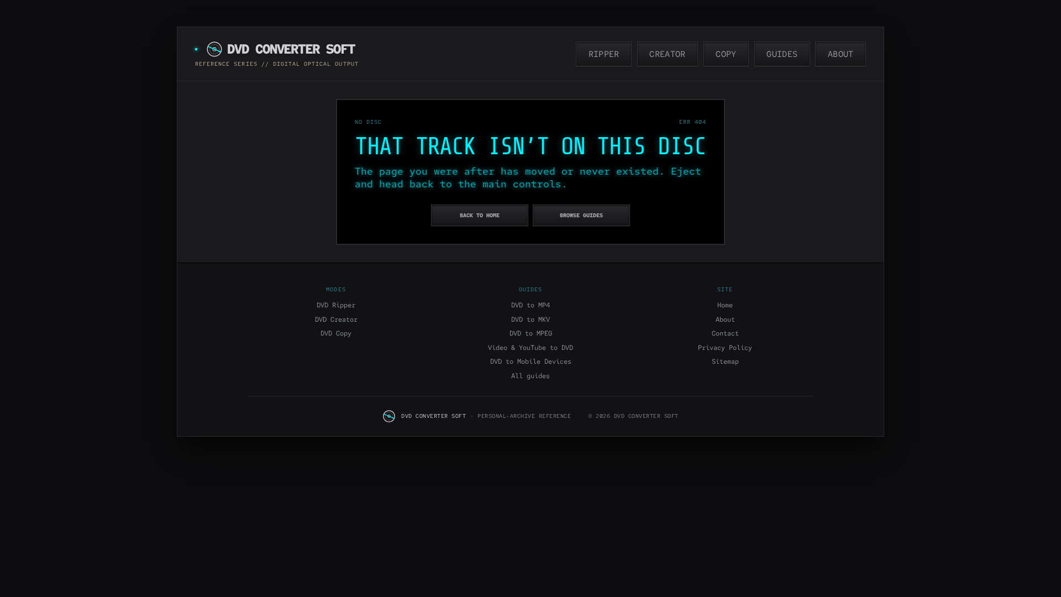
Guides (781, 54)
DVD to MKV (530, 319)
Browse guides (581, 215)
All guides (530, 375)
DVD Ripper (336, 305)
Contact (725, 333)
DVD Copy (336, 333)
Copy (726, 54)
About (841, 54)
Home (725, 305)
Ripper (604, 54)
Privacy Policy (725, 347)
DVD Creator (336, 319)
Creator (667, 54)
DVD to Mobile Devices (530, 361)
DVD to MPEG (531, 333)
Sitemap (725, 361)
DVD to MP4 (530, 305)
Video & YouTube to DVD (530, 347)
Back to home (480, 215)
